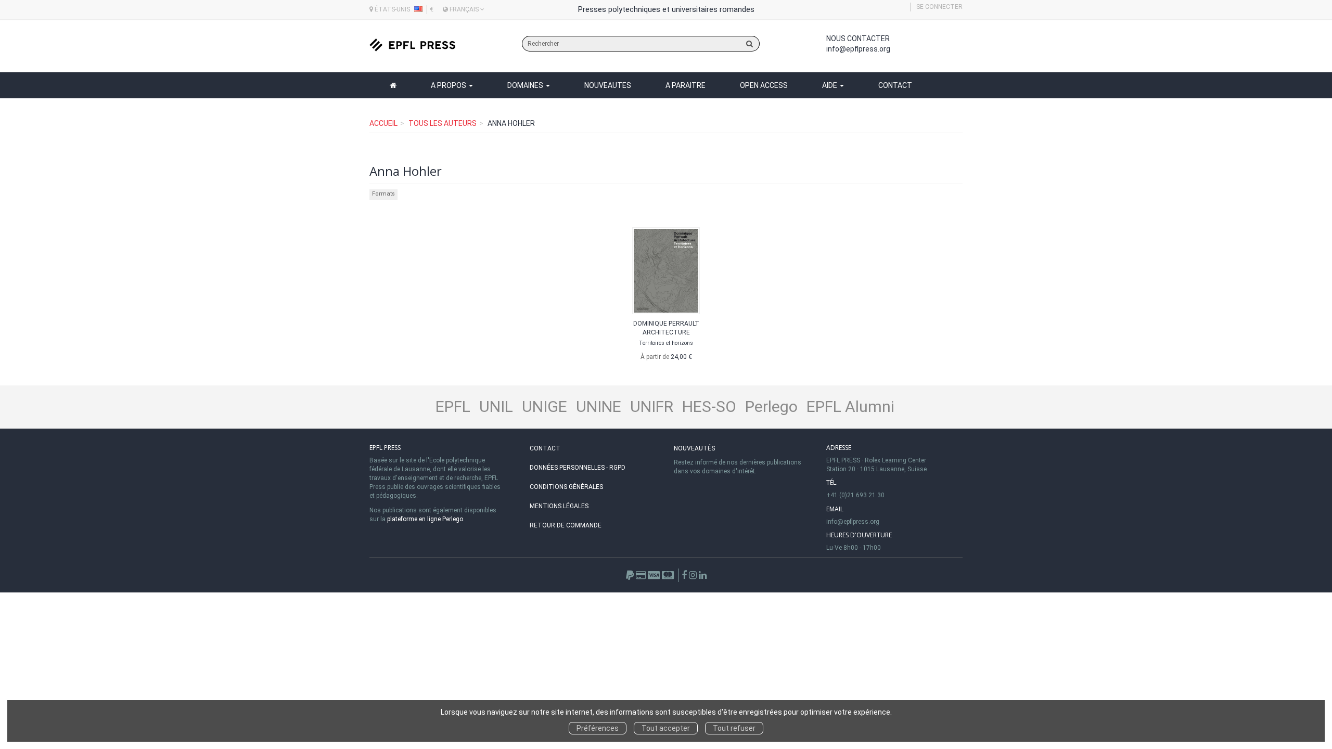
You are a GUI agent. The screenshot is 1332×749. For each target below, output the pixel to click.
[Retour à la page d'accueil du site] (412, 44)
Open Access (764, 85)
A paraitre (685, 85)
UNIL (496, 406)
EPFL (453, 406)
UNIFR (651, 406)
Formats (383, 193)
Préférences (598, 728)
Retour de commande (565, 525)
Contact (895, 85)
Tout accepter (666, 728)
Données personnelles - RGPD (577, 467)
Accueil (383, 123)
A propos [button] (449, 85)
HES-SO (709, 406)
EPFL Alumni (850, 406)
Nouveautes (607, 85)
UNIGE (544, 406)
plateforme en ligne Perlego (425, 519)
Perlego (771, 406)
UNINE (598, 406)
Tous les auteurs (442, 123)
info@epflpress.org (858, 49)
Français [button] (464, 9)
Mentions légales (559, 506)
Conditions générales (566, 486)
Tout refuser (734, 728)
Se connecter (939, 6)
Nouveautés (694, 448)
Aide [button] (830, 85)
